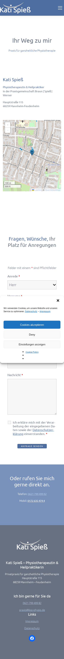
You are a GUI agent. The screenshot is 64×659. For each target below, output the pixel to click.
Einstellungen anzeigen (32, 344)
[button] (58, 301)
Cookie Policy (32, 352)
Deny (32, 334)
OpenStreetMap (52, 189)
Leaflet (37, 189)
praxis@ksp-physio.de (32, 610)
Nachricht (15, 375)
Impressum (45, 311)
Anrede (13, 276)
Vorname (14, 296)
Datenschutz (31, 311)
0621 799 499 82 (37, 493)
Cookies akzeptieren (32, 324)
